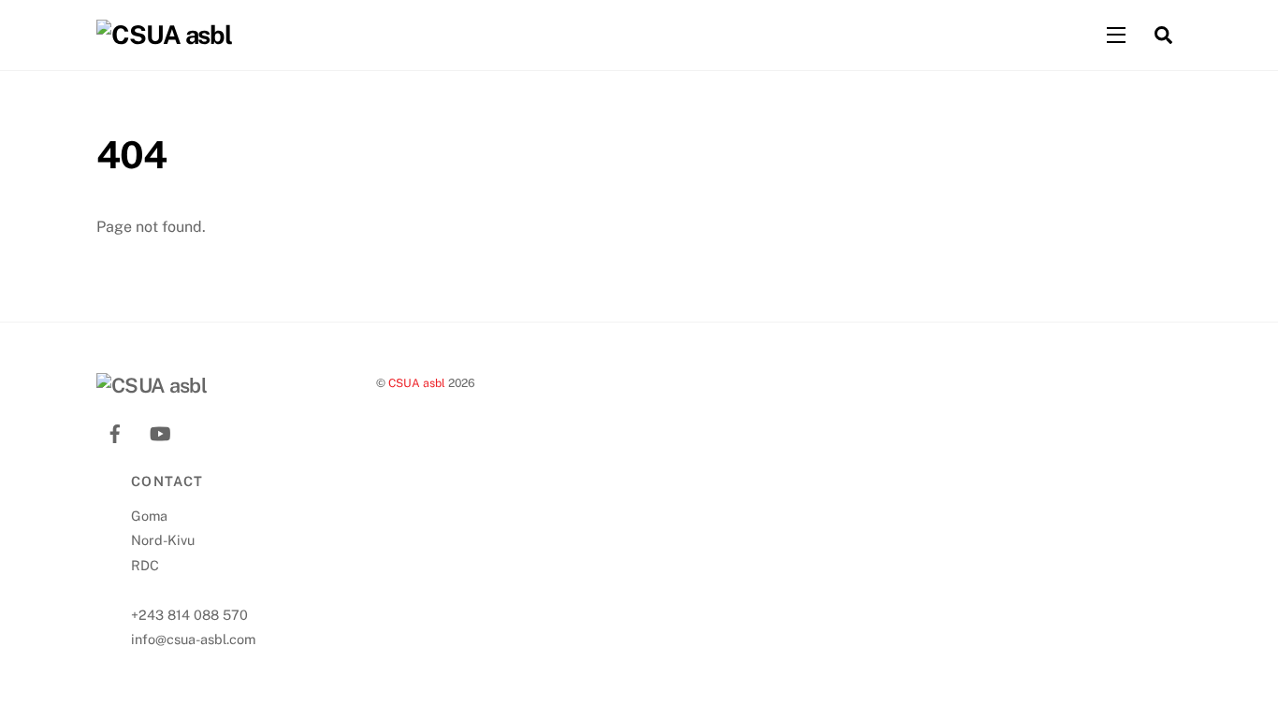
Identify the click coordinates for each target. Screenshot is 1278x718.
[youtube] (160, 431)
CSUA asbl (416, 383)
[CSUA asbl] (164, 35)
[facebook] (115, 431)
